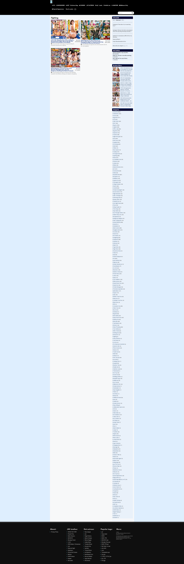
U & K (69, 542)
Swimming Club (116, 197)
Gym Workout (116, 260)
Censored (54, 43)
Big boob (59, 72)
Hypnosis (115, 262)
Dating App (115, 462)
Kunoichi (115, 224)
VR (54, 5)
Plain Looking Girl (117, 220)
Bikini (114, 452)
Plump (114, 468)
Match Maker (116, 428)
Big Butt (68, 43)
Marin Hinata (88, 538)
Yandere (115, 401)
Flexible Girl (115, 367)
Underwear (115, 113)
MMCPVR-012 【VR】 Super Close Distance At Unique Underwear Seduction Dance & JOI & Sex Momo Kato (126, 95)
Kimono (115, 325)
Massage (115, 447)
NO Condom (116, 418)
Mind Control (116, 228)
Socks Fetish (116, 487)
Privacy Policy (54, 532)
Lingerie (115, 127)
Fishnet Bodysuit (117, 256)
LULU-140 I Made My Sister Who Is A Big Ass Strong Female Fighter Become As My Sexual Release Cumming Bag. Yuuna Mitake (62, 41)
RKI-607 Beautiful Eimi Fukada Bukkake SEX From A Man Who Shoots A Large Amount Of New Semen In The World (126, 75)
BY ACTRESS (90, 5)
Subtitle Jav (107, 5)
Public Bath (115, 412)
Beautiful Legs (116, 378)
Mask (114, 353)
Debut (114, 172)
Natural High (71, 548)
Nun (114, 426)
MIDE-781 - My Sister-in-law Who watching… (122, 55)
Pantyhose (115, 239)
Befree (70, 554)
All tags (103, 560)
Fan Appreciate (116, 153)
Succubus (115, 231)
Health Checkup (116, 500)
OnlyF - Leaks (98, 5)
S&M (98, 44)
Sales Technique (117, 195)
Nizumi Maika (88, 556)
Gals (114, 294)
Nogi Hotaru (88, 536)
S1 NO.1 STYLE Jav (106, 556)
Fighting (64, 45)
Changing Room (117, 445)
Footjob (115, 491)
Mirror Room (116, 435)
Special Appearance (58, 9)
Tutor (114, 513)
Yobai (114, 252)
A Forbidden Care (117, 159)
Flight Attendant (117, 193)
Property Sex (116, 201)
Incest (114, 115)
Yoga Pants (115, 247)
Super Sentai (116, 443)
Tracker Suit (116, 351)
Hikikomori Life (116, 384)
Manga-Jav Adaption (66, 74)
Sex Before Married (117, 508)
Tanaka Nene (88, 544)
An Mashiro (88, 552)
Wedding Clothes (117, 376)
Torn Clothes (116, 329)
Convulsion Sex (116, 306)
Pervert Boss (116, 273)
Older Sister (59, 43)
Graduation (115, 226)
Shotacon (115, 161)
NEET (114, 504)
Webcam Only (124, 5)
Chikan (114, 148)
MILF (114, 123)
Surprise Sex (116, 180)
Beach (114, 441)
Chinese (115, 355)
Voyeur (114, 292)
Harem (114, 186)
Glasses (115, 350)
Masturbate (116, 451)
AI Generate (116, 481)
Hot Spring (115, 144)
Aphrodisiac (116, 291)
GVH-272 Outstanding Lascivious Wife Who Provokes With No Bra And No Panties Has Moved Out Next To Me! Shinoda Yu (126, 81)
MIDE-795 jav (105, 544)
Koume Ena (88, 546)
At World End (116, 502)
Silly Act (115, 456)
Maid (114, 245)
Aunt (114, 399)
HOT (68, 5)
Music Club (115, 437)
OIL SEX (83, 46)
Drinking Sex (116, 332)
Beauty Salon (116, 199)
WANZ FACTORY (72, 532)
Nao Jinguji (88, 532)
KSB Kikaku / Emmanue (74, 544)
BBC (114, 304)
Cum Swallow (116, 279)
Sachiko (87, 548)
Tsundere (115, 431)
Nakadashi (115, 449)
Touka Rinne (88, 550)
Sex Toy (115, 372)
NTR (114, 119)
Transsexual (116, 371)
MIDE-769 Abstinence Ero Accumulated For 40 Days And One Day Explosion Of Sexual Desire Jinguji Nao (126, 70)
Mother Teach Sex (117, 296)
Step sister (104, 534)
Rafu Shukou (71, 536)
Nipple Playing (116, 512)
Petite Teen (116, 308)
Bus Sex (115, 310)
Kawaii (69, 558)
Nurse (114, 157)
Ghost (114, 494)
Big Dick (115, 313)
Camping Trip (116, 361)
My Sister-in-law (105, 546)
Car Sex (115, 342)
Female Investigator (117, 190)
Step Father (116, 210)
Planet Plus (71, 534)
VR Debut (115, 420)
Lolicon (115, 275)
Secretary (115, 393)
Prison (114, 205)
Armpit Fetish (116, 422)
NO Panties (115, 235)
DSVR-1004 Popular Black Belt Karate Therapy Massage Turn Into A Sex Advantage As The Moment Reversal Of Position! (92, 42)
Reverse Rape (116, 466)
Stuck (114, 498)
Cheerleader (116, 388)
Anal (114, 254)
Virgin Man (115, 249)
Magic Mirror (116, 477)
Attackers (70, 550)
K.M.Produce (71, 556)
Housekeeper (116, 266)
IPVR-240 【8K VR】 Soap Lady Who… (121, 52)
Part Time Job (116, 357)
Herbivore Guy (116, 485)
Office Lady (115, 129)
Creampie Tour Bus (117, 300)
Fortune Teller (116, 454)
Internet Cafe (116, 346)
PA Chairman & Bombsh (118, 344)
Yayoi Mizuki (88, 558)
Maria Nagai (88, 540)
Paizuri (114, 492)
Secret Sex (115, 374)
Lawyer (115, 430)
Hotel (114, 411)
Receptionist (116, 216)
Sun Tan (115, 382)
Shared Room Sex (117, 283)
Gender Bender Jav (117, 264)
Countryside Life (117, 489)
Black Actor (115, 302)
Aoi (85, 534)
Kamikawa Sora (89, 554)
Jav (102, 532)
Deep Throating (116, 327)
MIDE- (103, 536)
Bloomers (59, 45)
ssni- (102, 550)
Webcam (115, 471)
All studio (70, 560)
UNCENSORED (61, 5)
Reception (115, 176)
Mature (115, 460)
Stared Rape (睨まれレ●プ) (119, 479)
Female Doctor (116, 403)
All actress (87, 560)
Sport (114, 424)
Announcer (115, 334)
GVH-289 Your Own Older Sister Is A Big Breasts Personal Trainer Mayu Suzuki (126, 105)
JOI (73, 43)
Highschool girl (116, 136)
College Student (116, 184)
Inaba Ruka (88, 542)
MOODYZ (70, 538)
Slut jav (103, 554)
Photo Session (116, 348)
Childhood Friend (117, 397)
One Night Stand (117, 203)
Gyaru (114, 277)
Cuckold (115, 188)
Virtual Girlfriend (116, 222)
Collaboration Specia (118, 407)
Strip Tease (115, 496)
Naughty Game (116, 230)
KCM (114, 409)
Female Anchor (116, 386)
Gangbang (74, 74)
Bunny (114, 395)
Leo (69, 546)
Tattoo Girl (115, 416)
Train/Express (116, 323)
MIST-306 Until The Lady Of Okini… (120, 58)
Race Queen (116, 150)
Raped (114, 433)
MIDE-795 (104, 538)
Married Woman (117, 167)
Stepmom (115, 132)
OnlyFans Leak (116, 369)
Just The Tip (116, 464)
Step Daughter (116, 390)
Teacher (115, 134)
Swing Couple (116, 207)
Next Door (115, 140)
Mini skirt (115, 321)
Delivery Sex (116, 319)
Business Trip (116, 365)
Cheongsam (116, 182)
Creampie (115, 483)
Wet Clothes (116, 315)
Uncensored (116, 170)
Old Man (115, 311)
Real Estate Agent (117, 458)
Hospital (115, 363)
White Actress (116, 281)
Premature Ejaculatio (118, 289)
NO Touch (115, 473)
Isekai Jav (115, 243)
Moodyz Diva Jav (105, 542)
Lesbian (115, 163)
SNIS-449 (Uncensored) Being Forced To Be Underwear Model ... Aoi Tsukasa (125, 100)
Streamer (115, 517)
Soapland (115, 142)
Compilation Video (117, 506)
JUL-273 (103, 558)
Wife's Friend (116, 330)
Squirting (73, 72)
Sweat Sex (115, 285)
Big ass (64, 43)
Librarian (115, 241)
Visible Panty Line (117, 214)
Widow (114, 165)
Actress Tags (75, 5)
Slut (71, 43)
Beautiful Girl (54, 45)
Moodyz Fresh (71, 540)
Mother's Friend (116, 271)
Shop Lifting (116, 405)
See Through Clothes (118, 212)
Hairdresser (115, 515)
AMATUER (115, 5)
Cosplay (115, 151)
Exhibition (59, 74)
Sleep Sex (115, 298)
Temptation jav (105, 552)
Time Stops (115, 209)
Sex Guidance (116, 414)
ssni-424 (103, 548)
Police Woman (116, 338)
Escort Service (116, 191)
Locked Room (116, 439)
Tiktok (114, 391)
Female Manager (117, 287)
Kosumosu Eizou (117, 251)
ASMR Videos (116, 510)
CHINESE (82, 5)
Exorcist (115, 233)
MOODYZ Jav (104, 540)
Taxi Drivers (116, 340)
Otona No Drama (72, 552)
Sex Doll (115, 359)
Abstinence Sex (116, 470)
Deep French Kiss (117, 317)
